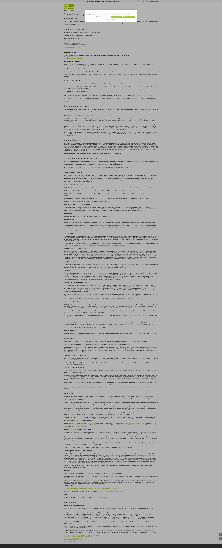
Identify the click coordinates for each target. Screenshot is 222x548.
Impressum (113, 19)
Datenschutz (109, 19)
